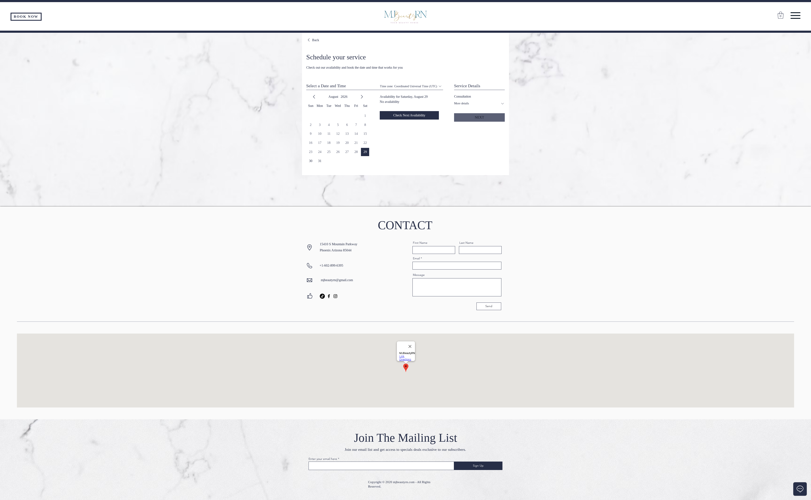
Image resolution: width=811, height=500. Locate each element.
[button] (795, 15)
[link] (312, 40)
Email (416, 258)
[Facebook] (328, 296)
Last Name (466, 242)
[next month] (361, 96)
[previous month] (314, 96)
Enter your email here (323, 458)
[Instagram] (335, 296)
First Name (420, 242)
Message (419, 274)
